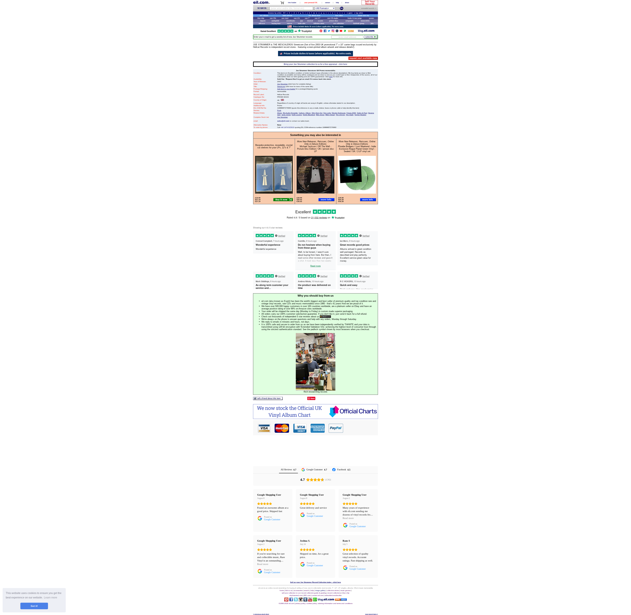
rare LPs (297, 18)
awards (320, 21)
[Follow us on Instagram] (333, 32)
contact (327, 2)
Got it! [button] (34, 606)
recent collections (334, 593)
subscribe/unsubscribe (333, 595)
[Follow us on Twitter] (329, 32)
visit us (289, 23)
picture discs (333, 21)
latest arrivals (287, 15)
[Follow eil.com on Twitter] (296, 600)
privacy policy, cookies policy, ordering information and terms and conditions (323, 603)
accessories (298, 590)
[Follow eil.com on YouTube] (310, 600)
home (282, 590)
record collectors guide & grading (313, 593)
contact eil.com (317, 595)
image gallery (320, 590)
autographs (349, 21)
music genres (345, 590)
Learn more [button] (50, 597)
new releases (264, 15)
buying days (276, 23)
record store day (363, 15)
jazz (301, 21)
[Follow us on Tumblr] (337, 32)
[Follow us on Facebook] (325, 32)
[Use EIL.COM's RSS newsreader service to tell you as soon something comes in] (341, 599)
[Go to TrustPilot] (286, 32)
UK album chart (314, 15)
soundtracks (290, 21)
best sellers (339, 15)
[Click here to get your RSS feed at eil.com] (351, 31)
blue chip (260, 18)
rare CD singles (332, 18)
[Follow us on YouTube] (341, 32)
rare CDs (273, 18)
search (306, 590)
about (347, 2)
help (337, 2)
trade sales (301, 23)
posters (371, 18)
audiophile (275, 21)
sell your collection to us (291, 593)
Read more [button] (348, 518)
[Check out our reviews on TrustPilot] (325, 316)
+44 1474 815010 (287, 127)
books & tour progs (355, 18)
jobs (372, 23)
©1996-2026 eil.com (286, 603)
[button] (360, 428)
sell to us (262, 23)
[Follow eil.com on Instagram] (301, 600)
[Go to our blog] (366, 31)
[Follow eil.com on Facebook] (291, 600)
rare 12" (318, 18)
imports (263, 21)
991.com (307, 595)
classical (310, 21)
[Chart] (315, 418)
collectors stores (318, 23)
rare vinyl (284, 18)
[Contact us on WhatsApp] (345, 32)
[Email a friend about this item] (268, 399)
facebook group (358, 23)
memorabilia (365, 21)
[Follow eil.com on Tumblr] (305, 600)
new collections (338, 23)
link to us (288, 590)
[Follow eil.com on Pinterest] (286, 600)
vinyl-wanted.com (295, 595)
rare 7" (307, 18)
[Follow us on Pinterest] (321, 32)
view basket (292, 2)
